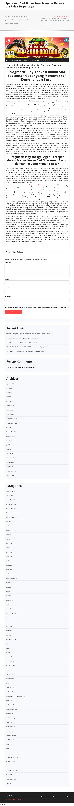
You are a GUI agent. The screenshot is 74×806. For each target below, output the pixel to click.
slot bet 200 (10, 692)
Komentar (9, 262)
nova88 (8, 609)
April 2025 (9, 453)
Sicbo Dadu (9, 674)
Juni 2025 (9, 445)
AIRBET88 (9, 495)
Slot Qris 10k (10, 727)
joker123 (9, 556)
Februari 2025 (10, 462)
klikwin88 (9, 565)
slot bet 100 (10, 687)
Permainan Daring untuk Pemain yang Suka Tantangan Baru (25, 351)
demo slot (9, 539)
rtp (7, 644)
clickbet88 (9, 526)
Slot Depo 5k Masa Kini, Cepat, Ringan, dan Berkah (22, 338)
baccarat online (11, 508)
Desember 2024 (11, 471)
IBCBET (8, 548)
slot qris (9, 722)
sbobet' (8, 652)
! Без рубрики (11, 491)
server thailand (11, 665)
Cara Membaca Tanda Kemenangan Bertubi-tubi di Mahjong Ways (27, 347)
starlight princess (12, 770)
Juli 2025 (9, 440)
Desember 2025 (11, 418)
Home (56, 16)
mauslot (8, 591)
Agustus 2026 (10, 384)
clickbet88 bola (11, 530)
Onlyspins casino (11, 613)
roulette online (11, 639)
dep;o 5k (9, 543)
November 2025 (11, 423)
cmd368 (9, 534)
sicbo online (10, 678)
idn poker (9, 552)
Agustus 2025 (10, 436)
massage (9, 583)
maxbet (8, 596)
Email (7, 288)
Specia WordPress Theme (13, 799)
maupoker (9, 587)
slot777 (8, 748)
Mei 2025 (9, 449)
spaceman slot (44, 60)
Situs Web (8, 296)
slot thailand (10, 740)
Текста (8, 783)
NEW (8, 604)
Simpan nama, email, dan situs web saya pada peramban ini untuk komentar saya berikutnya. (37, 307)
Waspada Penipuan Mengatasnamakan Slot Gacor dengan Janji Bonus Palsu (30, 334)
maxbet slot (10, 600)
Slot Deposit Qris (11, 709)
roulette (9, 635)
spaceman (64, 16)
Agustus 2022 (10, 475)
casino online (10, 517)
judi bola (9, 561)
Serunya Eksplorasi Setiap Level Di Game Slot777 (22, 342)
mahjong (9, 569)
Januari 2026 (10, 414)
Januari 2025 (10, 467)
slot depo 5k (10, 705)
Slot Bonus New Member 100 (15, 696)
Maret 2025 (10, 458)
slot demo (9, 700)
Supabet (9, 775)
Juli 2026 (9, 388)
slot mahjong (10, 718)
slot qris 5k (9, 731)
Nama (7, 279)
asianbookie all (11, 504)
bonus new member (12, 513)
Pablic (8, 617)
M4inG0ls (10, 60)
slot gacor (9, 713)
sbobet (8, 648)
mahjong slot (10, 574)
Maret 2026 (10, 405)
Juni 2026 (9, 392)
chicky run (9, 521)
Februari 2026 (10, 410)
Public (8, 622)
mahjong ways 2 (11, 578)
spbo (8, 766)
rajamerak (9, 631)
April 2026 (9, 401)
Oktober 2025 (10, 427)
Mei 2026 (9, 397)
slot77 (8, 744)
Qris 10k (9, 626)
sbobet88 (9, 657)
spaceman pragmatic (13, 757)
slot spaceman (29, 60)
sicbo (8, 670)
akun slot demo (11, 500)
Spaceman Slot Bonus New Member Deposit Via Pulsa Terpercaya (35, 5)
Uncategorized (11, 779)
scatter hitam (10, 661)
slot (7, 683)
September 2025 (11, 432)
